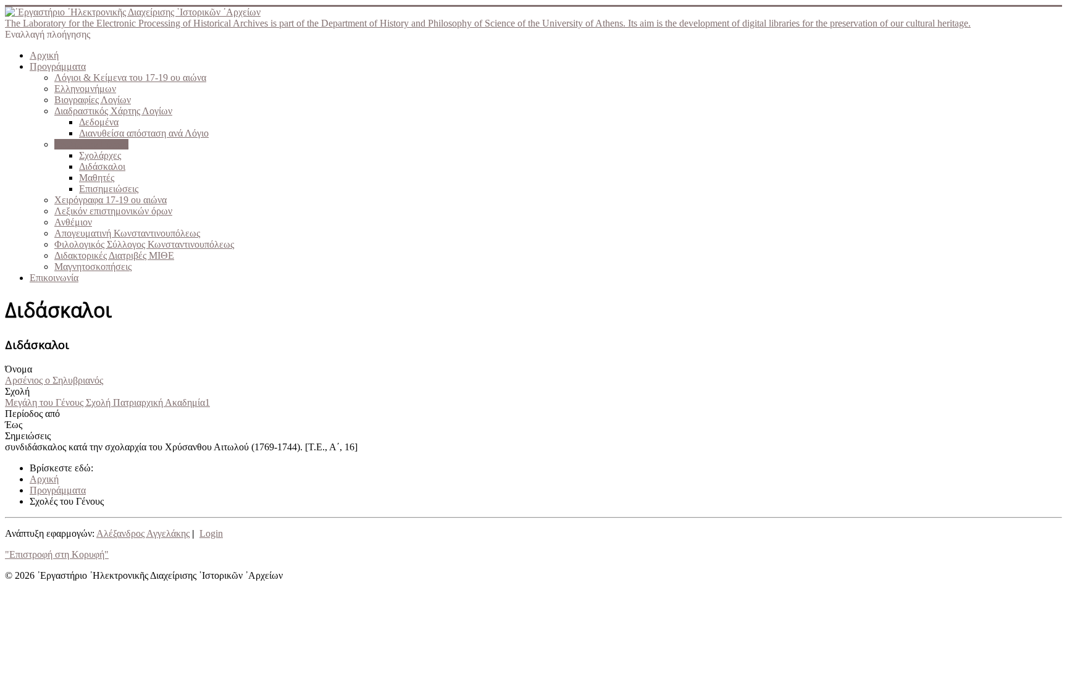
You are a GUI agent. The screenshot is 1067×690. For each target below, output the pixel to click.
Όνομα (18, 369)
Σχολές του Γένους (91, 144)
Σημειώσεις (28, 436)
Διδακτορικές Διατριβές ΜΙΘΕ (114, 255)
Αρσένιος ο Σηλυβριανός (54, 380)
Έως (13, 424)
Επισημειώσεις (108, 188)
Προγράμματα (58, 66)
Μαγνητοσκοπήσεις (93, 266)
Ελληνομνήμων (85, 88)
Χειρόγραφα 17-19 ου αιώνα (110, 200)
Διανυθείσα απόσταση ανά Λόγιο (144, 133)
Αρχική (44, 55)
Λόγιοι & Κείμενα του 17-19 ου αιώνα (130, 77)
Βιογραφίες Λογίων (92, 100)
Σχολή (17, 391)
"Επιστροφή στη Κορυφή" (57, 554)
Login (211, 533)
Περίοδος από (32, 413)
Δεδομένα (99, 122)
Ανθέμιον (73, 222)
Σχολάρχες (100, 155)
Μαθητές (96, 177)
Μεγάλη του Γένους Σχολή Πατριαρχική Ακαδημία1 (107, 402)
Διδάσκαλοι (102, 166)
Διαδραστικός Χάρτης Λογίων (113, 111)
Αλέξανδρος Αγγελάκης (143, 533)
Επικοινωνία (54, 277)
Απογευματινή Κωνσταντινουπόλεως (127, 233)
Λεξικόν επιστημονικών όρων (113, 211)
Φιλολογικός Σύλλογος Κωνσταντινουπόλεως (144, 244)
